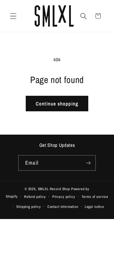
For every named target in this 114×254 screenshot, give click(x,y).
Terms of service (95, 196)
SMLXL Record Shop (54, 188)
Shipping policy (28, 206)
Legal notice (94, 206)
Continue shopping (57, 103)
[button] (13, 16)
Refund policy (35, 196)
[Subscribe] (88, 163)
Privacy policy (63, 196)
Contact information (62, 206)
